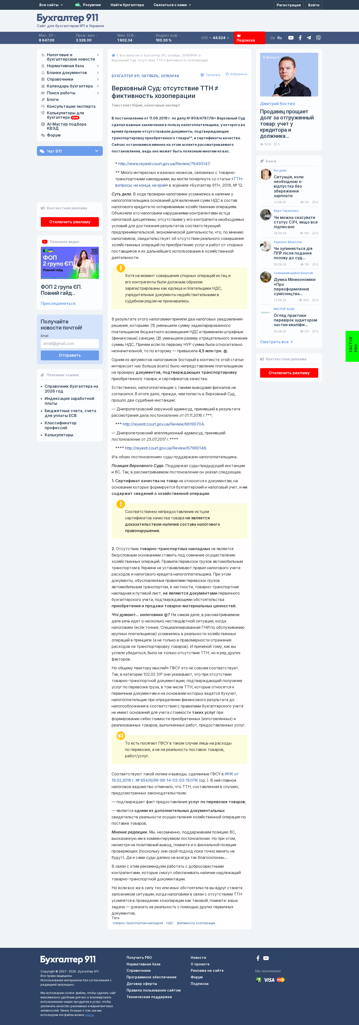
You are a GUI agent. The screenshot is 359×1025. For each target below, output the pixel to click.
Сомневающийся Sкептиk (293, 273)
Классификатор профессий (60, 425)
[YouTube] (266, 959)
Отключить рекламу (69, 221)
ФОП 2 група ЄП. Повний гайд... (61, 290)
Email (44, 336)
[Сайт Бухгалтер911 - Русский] (68, 960)
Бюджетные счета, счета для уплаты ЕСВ (70, 413)
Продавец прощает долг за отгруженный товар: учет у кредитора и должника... (287, 123)
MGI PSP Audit (284, 309)
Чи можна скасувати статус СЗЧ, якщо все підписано (296, 222)
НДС (169, 923)
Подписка (246, 40)
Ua (272, 38)
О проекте (200, 964)
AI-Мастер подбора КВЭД (66, 126)
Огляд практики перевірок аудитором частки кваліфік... (295, 320)
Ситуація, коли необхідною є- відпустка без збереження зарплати (289, 186)
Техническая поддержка (149, 997)
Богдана (280, 170)
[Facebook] (300, 38)
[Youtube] (291, 38)
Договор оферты (142, 984)
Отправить (70, 355)
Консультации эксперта (71, 106)
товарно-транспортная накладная (138, 923)
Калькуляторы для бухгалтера (65, 115)
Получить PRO (139, 957)
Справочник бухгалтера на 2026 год (71, 389)
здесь (89, 1015)
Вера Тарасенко (286, 211)
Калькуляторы (59, 434)
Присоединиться (58, 303)
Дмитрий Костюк (277, 103)
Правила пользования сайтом (154, 990)
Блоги (53, 99)
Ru (279, 38)
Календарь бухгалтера (70, 86)
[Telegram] (309, 38)
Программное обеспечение (152, 977)
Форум (54, 135)
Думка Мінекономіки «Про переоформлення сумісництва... (295, 286)
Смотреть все (275, 342)
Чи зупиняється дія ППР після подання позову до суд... (293, 253)
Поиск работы (61, 93)
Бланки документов (67, 73)
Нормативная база (65, 66)
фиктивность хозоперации (196, 923)
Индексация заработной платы (69, 401)
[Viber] (318, 38)
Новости (198, 957)
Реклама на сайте (207, 970)
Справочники (60, 79)
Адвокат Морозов (288, 242)
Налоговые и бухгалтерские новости (71, 57)
